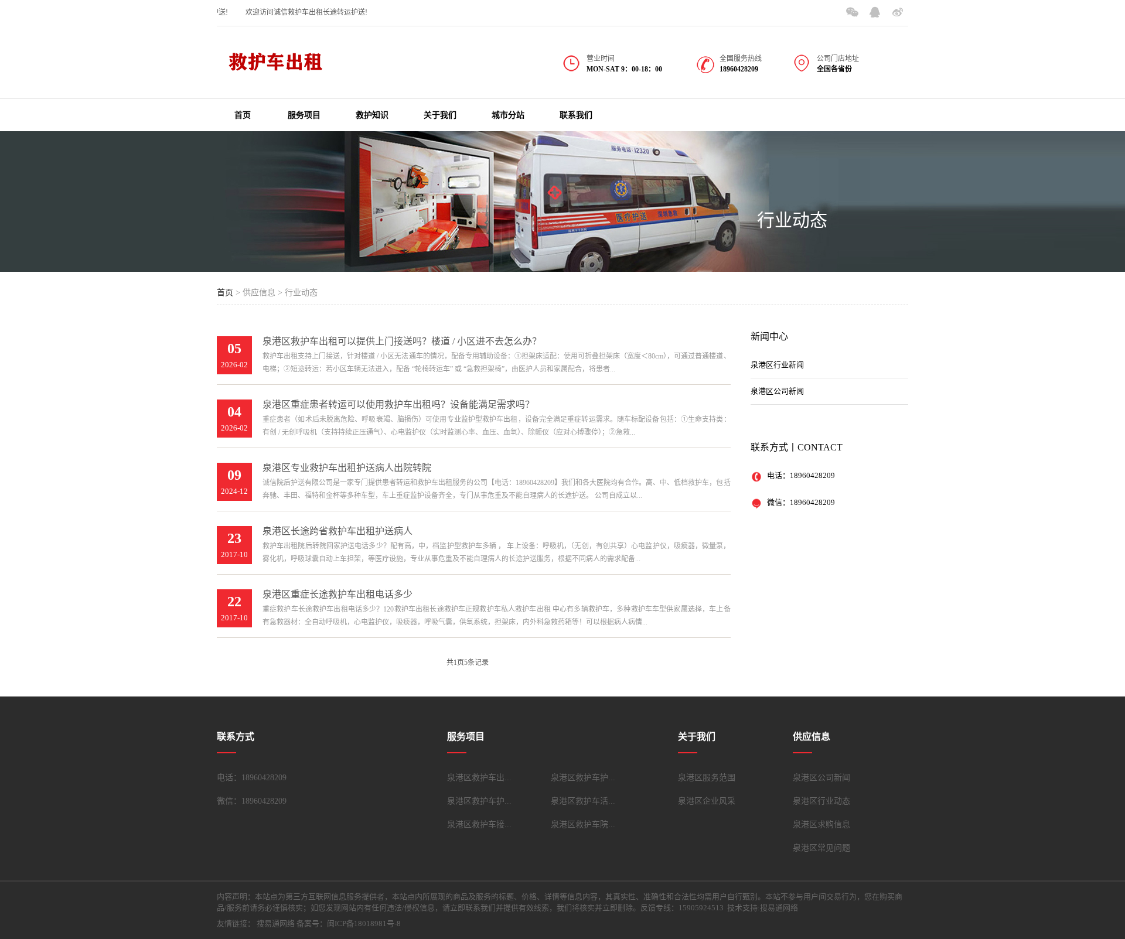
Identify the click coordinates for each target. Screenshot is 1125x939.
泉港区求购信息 (821, 824)
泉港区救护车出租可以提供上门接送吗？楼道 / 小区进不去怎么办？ (401, 341)
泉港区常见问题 (821, 848)
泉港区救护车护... (583, 777)
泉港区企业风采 (706, 801)
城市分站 (508, 115)
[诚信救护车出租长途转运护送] (275, 69)
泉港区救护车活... (583, 801)
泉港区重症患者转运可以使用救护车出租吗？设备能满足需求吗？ (398, 404)
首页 (242, 115)
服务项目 (304, 115)
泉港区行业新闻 (777, 364)
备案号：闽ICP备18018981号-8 (348, 923)
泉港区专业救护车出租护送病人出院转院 (346, 468)
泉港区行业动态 (821, 801)
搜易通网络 (276, 923)
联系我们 (576, 115)
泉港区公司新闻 (777, 391)
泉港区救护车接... (479, 824)
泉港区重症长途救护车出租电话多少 (337, 594)
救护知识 (372, 115)
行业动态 (792, 220)
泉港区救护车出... (479, 777)
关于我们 (440, 115)
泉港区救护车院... (583, 824)
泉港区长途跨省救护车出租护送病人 (337, 531)
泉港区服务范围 (706, 777)
